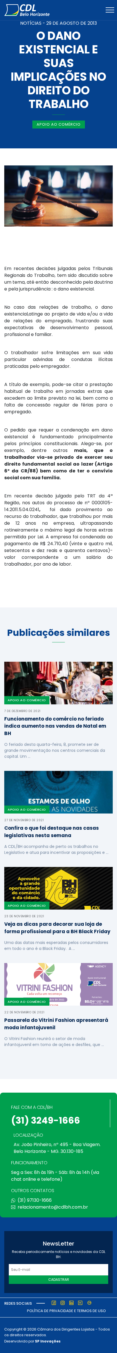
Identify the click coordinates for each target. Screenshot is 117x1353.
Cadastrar (58, 1279)
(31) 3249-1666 (45, 1120)
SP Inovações (47, 1341)
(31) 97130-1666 (35, 1200)
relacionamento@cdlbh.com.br (53, 1207)
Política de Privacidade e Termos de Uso (66, 1310)
